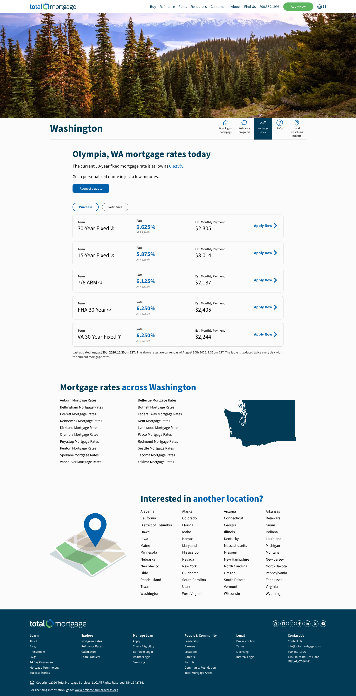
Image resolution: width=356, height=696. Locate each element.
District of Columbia (156, 525)
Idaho (186, 532)
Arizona (230, 511)
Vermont (230, 586)
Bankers (190, 646)
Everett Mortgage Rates (78, 414)
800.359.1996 (269, 6)
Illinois (229, 532)
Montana (273, 552)
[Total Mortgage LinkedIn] (307, 623)
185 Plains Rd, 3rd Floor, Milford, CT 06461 (303, 659)
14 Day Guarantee (41, 662)
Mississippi (191, 552)
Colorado (189, 518)
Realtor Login (141, 657)
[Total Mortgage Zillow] (276, 623)
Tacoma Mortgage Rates (156, 455)
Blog (33, 646)
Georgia (230, 525)
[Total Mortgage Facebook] (299, 623)
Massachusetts (235, 545)
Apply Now (298, 6)
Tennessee (274, 579)
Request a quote (91, 188)
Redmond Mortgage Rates (158, 441)
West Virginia (192, 593)
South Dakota (234, 579)
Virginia (272, 586)
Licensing (242, 651)
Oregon (229, 573)
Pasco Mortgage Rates (155, 434)
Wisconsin (232, 593)
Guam (270, 525)
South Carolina (194, 579)
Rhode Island (151, 579)
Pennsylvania (276, 573)
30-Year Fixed (93, 228)
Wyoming (273, 593)
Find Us (250, 6)
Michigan (273, 545)
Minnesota (149, 552)
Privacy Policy (245, 641)
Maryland (189, 545)
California (148, 518)
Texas (145, 586)
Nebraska (148, 559)
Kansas (187, 538)
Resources (199, 6)
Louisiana (273, 538)
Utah (186, 586)
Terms (240, 646)
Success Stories (40, 672)
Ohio (144, 573)
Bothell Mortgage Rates (156, 407)
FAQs (33, 657)
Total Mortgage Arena (199, 672)
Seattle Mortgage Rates (156, 448)
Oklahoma (190, 573)
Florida (187, 525)
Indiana (272, 532)
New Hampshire (236, 559)
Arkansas (273, 511)
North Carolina (235, 566)
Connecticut (233, 518)
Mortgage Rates (91, 641)
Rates (182, 6)
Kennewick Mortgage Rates (81, 421)
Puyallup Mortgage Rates (79, 441)
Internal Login (245, 657)
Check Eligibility (143, 646)
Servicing (139, 662)
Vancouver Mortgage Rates (80, 462)
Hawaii (146, 532)
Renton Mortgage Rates (78, 448)
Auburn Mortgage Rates (78, 400)
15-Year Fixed (93, 255)
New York (189, 566)
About (235, 6)
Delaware (273, 518)
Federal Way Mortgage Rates (160, 414)
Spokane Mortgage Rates (79, 455)
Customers (219, 6)
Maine (145, 545)
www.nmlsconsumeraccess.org (96, 690)
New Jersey (275, 559)
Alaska (187, 511)
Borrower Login (143, 651)
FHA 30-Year (92, 310)
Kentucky (231, 538)
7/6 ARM (87, 282)
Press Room (37, 651)
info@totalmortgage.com (304, 646)
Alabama (147, 511)
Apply (136, 641)
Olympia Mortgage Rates (79, 434)
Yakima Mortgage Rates (156, 462)
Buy (153, 6)
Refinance (167, 6)
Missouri (230, 552)
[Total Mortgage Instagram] (291, 623)
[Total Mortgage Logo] (58, 623)
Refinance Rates (92, 646)
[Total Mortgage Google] (283, 623)
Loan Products (90, 657)
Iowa (144, 538)
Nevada (188, 559)
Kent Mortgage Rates (154, 421)
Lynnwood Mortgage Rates (158, 427)
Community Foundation (200, 667)
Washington (150, 593)
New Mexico (150, 566)
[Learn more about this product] (112, 228)
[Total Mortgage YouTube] (323, 623)
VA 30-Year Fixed (97, 337)
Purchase (85, 207)
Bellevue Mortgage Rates (157, 400)
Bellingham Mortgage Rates (81, 407)
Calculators (88, 651)
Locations (191, 651)
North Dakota (276, 566)
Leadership (192, 641)
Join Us (189, 662)
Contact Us (295, 641)
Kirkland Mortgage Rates (79, 427)
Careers (190, 657)
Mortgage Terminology (44, 667)
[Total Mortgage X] (315, 623)
